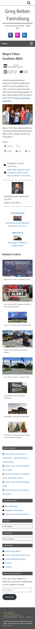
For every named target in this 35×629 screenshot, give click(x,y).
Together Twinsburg (14, 510)
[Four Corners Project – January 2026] (17, 365)
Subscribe (9, 597)
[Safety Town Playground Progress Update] (17, 338)
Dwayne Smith (23, 170)
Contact (8, 567)
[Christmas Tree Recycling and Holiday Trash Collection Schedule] (17, 427)
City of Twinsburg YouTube (17, 514)
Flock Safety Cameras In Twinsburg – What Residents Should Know (15, 458)
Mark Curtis (23, 172)
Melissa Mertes (14, 175)
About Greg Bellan (13, 551)
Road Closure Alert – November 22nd (17, 279)
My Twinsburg (11, 506)
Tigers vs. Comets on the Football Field (17, 325)
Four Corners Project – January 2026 (16, 377)
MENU (4, 43)
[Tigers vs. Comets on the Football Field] (17, 317)
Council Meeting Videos (15, 559)
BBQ (14, 170)
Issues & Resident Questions (17, 555)
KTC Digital (8, 625)
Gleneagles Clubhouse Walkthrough (16, 416)
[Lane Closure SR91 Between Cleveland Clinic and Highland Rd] (17, 293)
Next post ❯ (17, 233)
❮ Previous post (17, 213)
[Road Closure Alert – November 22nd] (17, 268)
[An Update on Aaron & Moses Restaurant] (17, 387)
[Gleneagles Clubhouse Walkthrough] (17, 408)
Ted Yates (25, 175)
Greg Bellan (12, 172)
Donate (8, 563)
